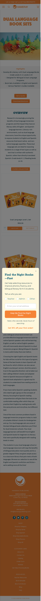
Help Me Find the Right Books (20, 314)
